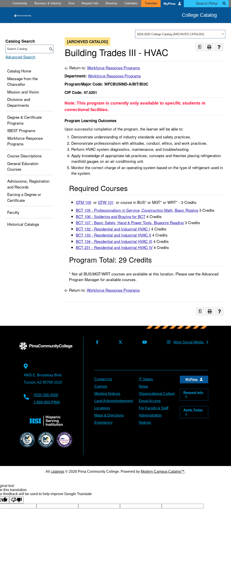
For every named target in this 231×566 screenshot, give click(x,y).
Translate (151, 3)
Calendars (131, 3)
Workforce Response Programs (25, 141)
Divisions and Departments (18, 102)
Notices (145, 422)
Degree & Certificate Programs (24, 120)
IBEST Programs (21, 130)
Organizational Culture (157, 394)
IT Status (146, 379)
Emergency (103, 422)
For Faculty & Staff (153, 408)
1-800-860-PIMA (47, 402)
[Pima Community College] (23, 15)
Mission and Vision (23, 92)
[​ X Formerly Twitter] (119, 342)
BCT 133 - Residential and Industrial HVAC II (113, 235)
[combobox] (180, 34)
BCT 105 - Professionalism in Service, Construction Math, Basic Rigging (137, 210)
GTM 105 (83, 202)
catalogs (57, 471)
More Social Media (188, 342)
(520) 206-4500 (46, 395)
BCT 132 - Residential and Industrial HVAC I (113, 229)
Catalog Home (19, 71)
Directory (111, 3)
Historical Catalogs (23, 224)
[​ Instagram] (167, 342)
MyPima (170, 3)
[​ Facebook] (96, 342)
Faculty (13, 212)
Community (19, 3)
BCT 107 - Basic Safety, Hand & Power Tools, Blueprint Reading (130, 222)
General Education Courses (22, 166)
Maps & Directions (109, 415)
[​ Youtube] (144, 342)
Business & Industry (48, 3)
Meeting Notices (107, 394)
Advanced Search (20, 57)
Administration (150, 415)
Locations (102, 408)
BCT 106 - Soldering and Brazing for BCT (110, 216)
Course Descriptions (24, 155)
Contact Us (103, 379)
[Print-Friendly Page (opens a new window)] (209, 47)
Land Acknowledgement (113, 401)
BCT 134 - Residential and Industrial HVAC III (114, 241)
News (143, 386)
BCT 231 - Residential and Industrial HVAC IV (114, 247)
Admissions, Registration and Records (28, 184)
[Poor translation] (16, 500)
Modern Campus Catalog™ (163, 471)
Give (71, 3)
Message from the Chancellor (22, 81)
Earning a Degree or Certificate (24, 197)
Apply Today (193, 410)
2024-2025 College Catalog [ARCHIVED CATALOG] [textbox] (170, 34)
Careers (100, 386)
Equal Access (150, 401)
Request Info (90, 3)
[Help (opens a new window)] (219, 47)
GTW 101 (106, 202)
